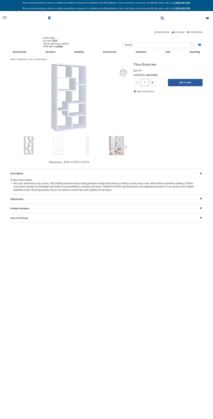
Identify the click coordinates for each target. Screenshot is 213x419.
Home (12, 59)
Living (30, 59)
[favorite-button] (123, 72)
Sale (167, 52)
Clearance (141, 52)
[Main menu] (5, 18)
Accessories (109, 52)
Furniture (50, 52)
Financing (195, 52)
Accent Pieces (41, 59)
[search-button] (192, 45)
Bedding (79, 52)
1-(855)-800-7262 (182, 3)
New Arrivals (19, 52)
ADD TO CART (185, 82)
